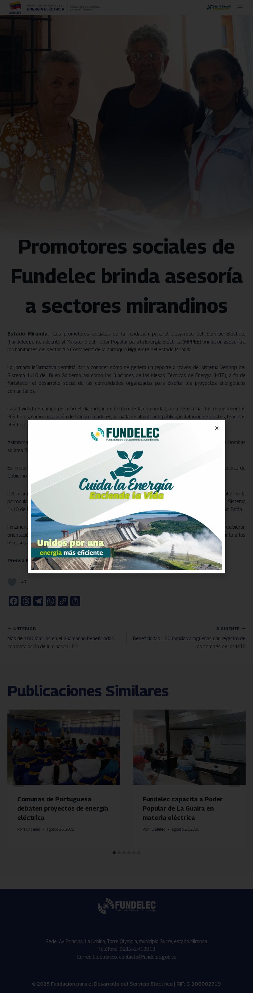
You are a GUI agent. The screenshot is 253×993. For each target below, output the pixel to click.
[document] (126, 496)
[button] (216, 428)
